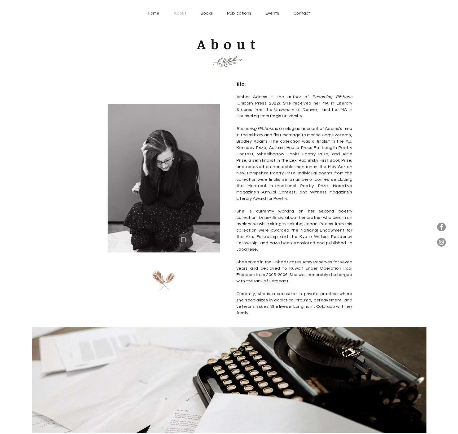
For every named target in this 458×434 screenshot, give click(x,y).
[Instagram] (441, 242)
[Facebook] (441, 227)
